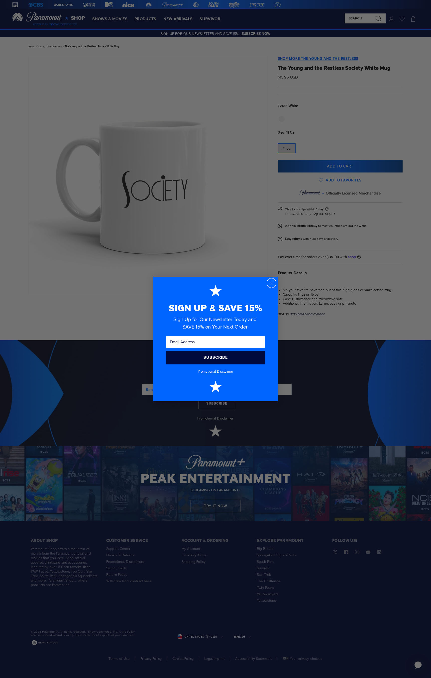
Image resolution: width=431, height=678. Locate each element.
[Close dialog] (271, 283)
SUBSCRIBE (216, 357)
